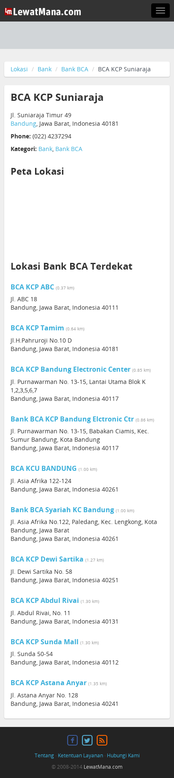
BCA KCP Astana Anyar (49, 682)
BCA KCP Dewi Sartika (47, 559)
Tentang (44, 755)
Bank (45, 69)
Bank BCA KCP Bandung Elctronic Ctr (72, 419)
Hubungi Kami (123, 755)
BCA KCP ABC (32, 287)
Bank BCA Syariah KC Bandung (62, 509)
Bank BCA (74, 69)
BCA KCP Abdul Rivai (45, 600)
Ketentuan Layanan (80, 755)
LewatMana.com (103, 766)
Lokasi (19, 69)
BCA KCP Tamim (37, 327)
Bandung (23, 123)
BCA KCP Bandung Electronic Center (70, 369)
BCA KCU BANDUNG (44, 468)
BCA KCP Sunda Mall (45, 641)
